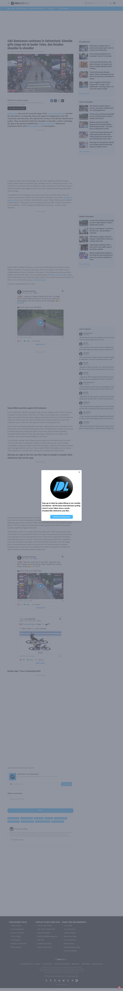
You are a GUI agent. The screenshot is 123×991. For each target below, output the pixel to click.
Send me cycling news (61, 517)
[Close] (79, 472)
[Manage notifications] (119, 987)
